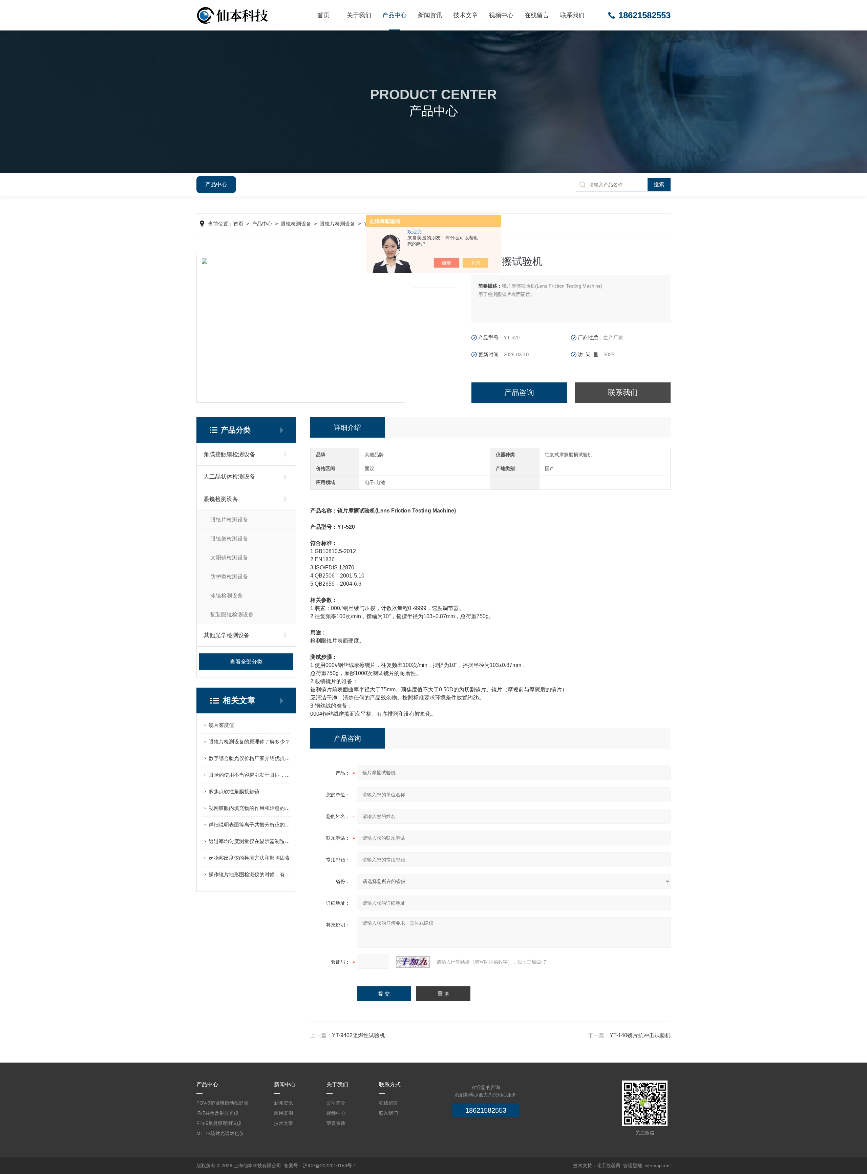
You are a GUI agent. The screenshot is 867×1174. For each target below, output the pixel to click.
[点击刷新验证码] (413, 962)
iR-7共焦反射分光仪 (217, 1113)
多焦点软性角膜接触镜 (234, 791)
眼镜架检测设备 (229, 539)
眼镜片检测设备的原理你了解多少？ (249, 742)
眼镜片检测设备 (337, 224)
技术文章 (465, 15)
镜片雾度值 (221, 725)
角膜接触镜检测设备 (229, 454)
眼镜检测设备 (296, 224)
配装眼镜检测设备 (232, 614)
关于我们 (359, 15)
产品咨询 (519, 392)
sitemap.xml (658, 1165)
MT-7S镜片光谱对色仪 (220, 1133)
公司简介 (335, 1103)
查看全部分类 (246, 662)
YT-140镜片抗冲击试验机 (640, 1035)
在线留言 (537, 15)
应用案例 (283, 1113)
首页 (323, 15)
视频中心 (501, 15)
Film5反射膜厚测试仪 (218, 1123)
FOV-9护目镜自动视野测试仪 (222, 1104)
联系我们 (572, 15)
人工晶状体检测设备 (229, 477)
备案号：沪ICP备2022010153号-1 (320, 1165)
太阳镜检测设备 (229, 558)
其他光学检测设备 (227, 635)
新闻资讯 (430, 15)
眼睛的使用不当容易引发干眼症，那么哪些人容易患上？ (250, 775)
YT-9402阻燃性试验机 (358, 1035)
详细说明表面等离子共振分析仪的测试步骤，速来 (250, 824)
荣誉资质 (335, 1123)
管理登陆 (632, 1165)
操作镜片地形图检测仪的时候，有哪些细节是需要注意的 (250, 874)
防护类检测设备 (229, 577)
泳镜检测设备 (226, 596)
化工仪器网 (608, 1165)
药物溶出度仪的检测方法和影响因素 (249, 858)
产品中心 (394, 15)
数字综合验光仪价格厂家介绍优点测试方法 (250, 758)
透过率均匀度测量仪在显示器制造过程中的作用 (250, 841)
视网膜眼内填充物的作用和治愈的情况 (250, 808)
